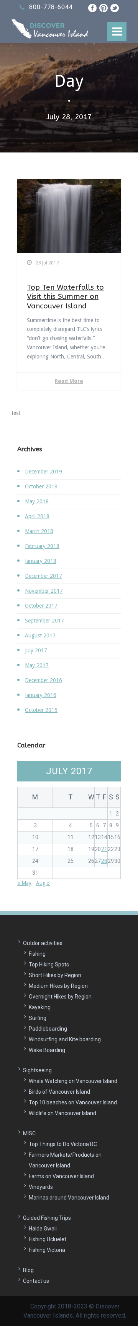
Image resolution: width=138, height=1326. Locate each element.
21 (104, 849)
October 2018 (41, 486)
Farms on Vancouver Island (61, 1176)
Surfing (37, 1018)
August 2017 (40, 635)
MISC (29, 1133)
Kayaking (40, 1007)
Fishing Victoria (47, 1250)
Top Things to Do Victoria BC (63, 1144)
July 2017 (36, 650)
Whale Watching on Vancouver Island (73, 1081)
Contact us (36, 1281)
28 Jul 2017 (47, 263)
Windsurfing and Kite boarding (65, 1039)
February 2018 (42, 546)
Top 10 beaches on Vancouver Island (73, 1102)
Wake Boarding (47, 1050)
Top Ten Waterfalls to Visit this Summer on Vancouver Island (65, 296)
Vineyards (41, 1187)
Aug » (43, 883)
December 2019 (43, 471)
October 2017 (41, 606)
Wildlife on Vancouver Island (62, 1113)
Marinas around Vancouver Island (69, 1198)
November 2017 (44, 591)
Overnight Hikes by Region (60, 997)
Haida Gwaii (43, 1228)
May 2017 (37, 665)
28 (104, 861)
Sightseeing (37, 1070)
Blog (28, 1270)
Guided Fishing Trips (47, 1218)
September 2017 (44, 621)
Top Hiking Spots (49, 964)
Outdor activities (42, 943)
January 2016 (40, 695)
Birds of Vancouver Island (59, 1092)
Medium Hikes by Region (58, 986)
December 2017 (43, 576)
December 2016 (43, 680)
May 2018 (37, 501)
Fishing (37, 954)
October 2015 (41, 710)
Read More (69, 381)
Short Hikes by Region (55, 975)
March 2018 (39, 531)
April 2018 (37, 516)
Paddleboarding (48, 1029)
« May (24, 883)
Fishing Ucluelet (47, 1239)
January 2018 (40, 561)
